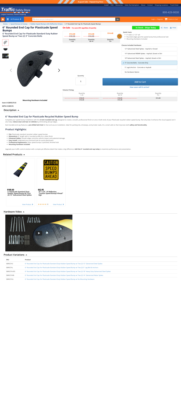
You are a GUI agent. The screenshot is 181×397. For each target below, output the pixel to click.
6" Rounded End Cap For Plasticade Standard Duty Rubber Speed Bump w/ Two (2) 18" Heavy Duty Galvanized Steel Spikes (68, 271)
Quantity (81, 76)
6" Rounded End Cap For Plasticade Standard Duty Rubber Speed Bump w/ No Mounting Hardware (59, 279)
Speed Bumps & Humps (19, 24)
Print (174, 28)
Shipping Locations (161, 5)
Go (118, 19)
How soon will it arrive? (139, 87)
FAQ (112, 5)
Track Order (174, 5)
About (143, 5)
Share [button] (166, 28)
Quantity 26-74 (91, 40)
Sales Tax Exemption (132, 5)
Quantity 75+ (110, 40)
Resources (119, 5)
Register (160, 19)
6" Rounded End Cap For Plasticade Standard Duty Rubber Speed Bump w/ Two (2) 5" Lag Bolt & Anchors (61, 267)
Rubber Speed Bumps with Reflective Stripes (46, 24)
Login (153, 19)
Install (106, 5)
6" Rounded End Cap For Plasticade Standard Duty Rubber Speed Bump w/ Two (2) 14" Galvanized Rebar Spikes (64, 275)
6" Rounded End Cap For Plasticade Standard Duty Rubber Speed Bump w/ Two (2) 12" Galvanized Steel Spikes (63, 264)
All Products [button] (15, 19)
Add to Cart (140, 81)
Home (5, 24)
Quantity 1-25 (72, 40)
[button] (59, 70)
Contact (150, 5)
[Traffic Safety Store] (15, 10)
